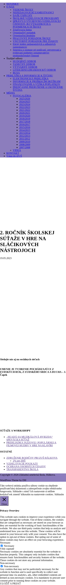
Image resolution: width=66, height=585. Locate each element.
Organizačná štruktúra (24, 35)
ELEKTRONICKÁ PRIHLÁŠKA (31, 78)
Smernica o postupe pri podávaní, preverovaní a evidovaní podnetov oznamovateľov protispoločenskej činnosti (37, 52)
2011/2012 (24, 138)
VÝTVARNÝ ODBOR (25, 67)
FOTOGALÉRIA (22, 95)
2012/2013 (24, 136)
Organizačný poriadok (24, 32)
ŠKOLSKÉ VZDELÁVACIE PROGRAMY (36, 18)
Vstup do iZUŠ (14, 156)
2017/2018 (24, 121)
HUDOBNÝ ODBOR (24, 61)
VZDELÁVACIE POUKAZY (22, 463)
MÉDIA (10, 92)
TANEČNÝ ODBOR (24, 64)
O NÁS (10, 6)
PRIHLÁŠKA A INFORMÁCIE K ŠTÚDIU (29, 75)
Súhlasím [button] (59, 494)
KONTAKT (12, 153)
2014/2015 (24, 130)
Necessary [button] (5, 542)
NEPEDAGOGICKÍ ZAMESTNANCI (33, 12)
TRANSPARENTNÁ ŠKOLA (22, 469)
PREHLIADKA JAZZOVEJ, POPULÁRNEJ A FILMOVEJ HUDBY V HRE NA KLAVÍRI (31, 444)
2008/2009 (24, 144)
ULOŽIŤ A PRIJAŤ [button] (10, 583)
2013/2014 (24, 133)
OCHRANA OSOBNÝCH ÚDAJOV (26, 466)
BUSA (16, 72)
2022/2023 (24, 107)
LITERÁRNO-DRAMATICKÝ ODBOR (34, 70)
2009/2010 (24, 141)
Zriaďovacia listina (22, 29)
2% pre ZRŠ (19, 460)
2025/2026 (24, 98)
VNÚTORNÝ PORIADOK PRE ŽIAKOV (35, 41)
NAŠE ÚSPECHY (22, 15)
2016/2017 (24, 124)
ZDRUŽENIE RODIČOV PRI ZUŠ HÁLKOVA (32, 458)
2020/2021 (24, 113)
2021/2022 (24, 110)
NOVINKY (12, 4)
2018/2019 (24, 118)
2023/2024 (24, 104)
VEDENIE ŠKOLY (23, 9)
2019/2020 (24, 115)
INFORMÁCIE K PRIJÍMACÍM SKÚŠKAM (36, 81)
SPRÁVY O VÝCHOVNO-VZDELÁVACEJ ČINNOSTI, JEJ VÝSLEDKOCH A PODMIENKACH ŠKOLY (37, 24)
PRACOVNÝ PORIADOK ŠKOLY (32, 38)
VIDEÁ (17, 150)
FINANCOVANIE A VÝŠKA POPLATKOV (36, 84)
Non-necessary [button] (7, 563)
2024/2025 (24, 101)
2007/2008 (24, 147)
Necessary (9, 546)
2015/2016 (24, 127)
